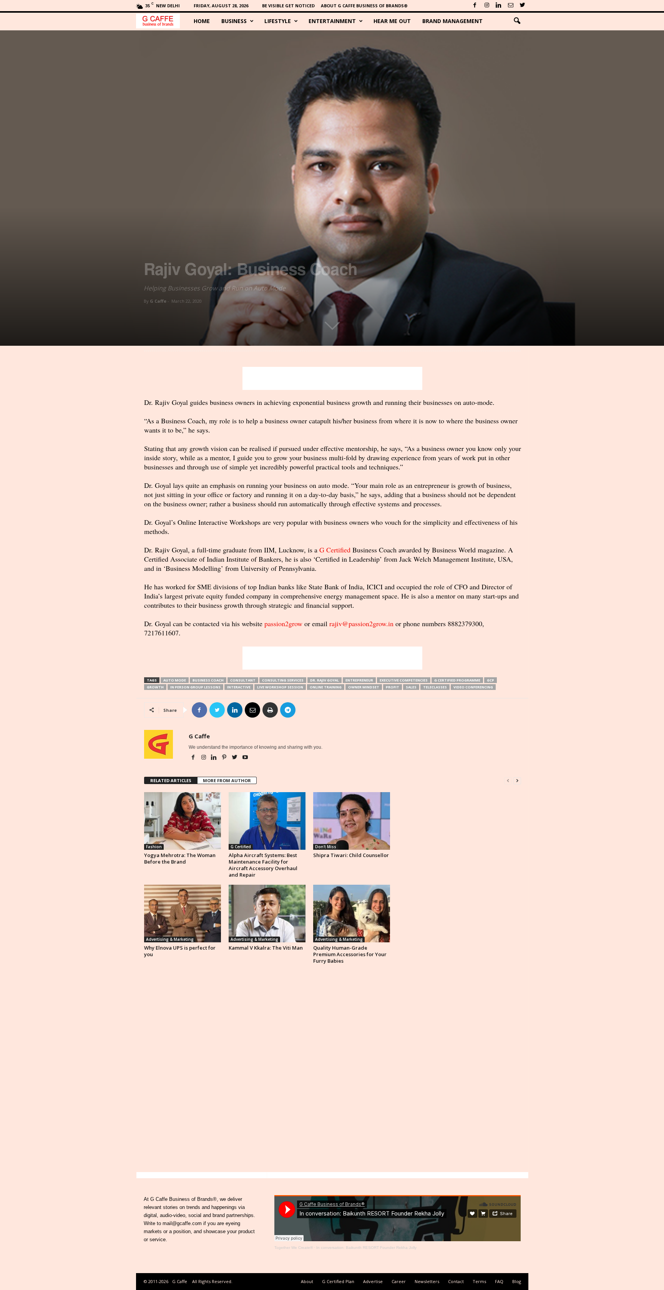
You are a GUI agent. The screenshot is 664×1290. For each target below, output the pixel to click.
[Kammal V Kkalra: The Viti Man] (267, 913)
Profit (392, 687)
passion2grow (283, 623)
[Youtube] (245, 758)
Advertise (373, 1281)
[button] (516, 21)
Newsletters (427, 1281)
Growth (155, 687)
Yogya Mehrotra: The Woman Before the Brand (180, 858)
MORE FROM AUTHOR (227, 780)
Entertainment (332, 21)
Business (234, 21)
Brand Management (452, 21)
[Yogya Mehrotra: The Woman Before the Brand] (182, 821)
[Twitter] (522, 5)
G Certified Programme (457, 680)
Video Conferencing (473, 687)
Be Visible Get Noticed (288, 5)
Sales (411, 687)
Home (202, 21)
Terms (479, 1281)
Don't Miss (325, 846)
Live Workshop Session (280, 687)
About (307, 1281)
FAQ (499, 1281)
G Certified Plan (338, 1281)
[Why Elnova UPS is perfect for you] (182, 913)
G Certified (334, 549)
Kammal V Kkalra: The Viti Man (266, 947)
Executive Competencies (404, 680)
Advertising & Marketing (170, 939)
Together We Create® (293, 1247)
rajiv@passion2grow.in (361, 623)
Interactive (239, 687)
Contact (456, 1281)
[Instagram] (486, 5)
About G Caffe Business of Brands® (364, 5)
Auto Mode (174, 680)
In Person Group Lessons (195, 687)
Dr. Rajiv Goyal (324, 680)
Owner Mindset (363, 687)
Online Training (326, 687)
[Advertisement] (332, 378)
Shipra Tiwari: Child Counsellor (351, 855)
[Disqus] (332, 1070)
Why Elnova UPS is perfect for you (180, 951)
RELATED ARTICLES (170, 780)
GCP (490, 680)
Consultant (243, 680)
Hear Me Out (392, 21)
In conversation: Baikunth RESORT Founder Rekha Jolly (366, 1247)
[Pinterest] (225, 758)
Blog (516, 1281)
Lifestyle (277, 21)
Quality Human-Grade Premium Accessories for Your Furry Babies (350, 954)
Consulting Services (283, 680)
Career (399, 1281)
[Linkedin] (498, 5)
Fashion (154, 846)
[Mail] (510, 5)
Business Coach (208, 680)
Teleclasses (435, 687)
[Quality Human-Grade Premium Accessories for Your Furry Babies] (351, 913)
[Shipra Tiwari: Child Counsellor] (351, 821)
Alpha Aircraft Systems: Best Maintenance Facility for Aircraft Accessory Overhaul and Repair (263, 865)
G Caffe (158, 301)
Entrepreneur (359, 680)
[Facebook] (475, 5)
